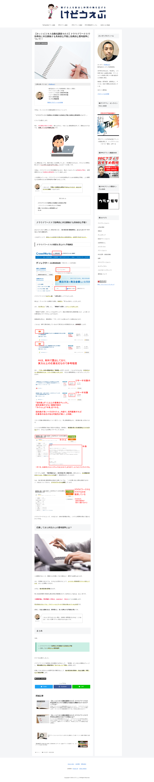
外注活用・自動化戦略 (41, 678)
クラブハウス (102, 246)
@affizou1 (52, 84)
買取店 (100, 231)
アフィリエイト (102, 250)
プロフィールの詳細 (103, 94)
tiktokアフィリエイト (104, 238)
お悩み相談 (101, 227)
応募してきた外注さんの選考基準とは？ (48, 208)
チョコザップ (102, 235)
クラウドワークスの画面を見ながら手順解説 (49, 205)
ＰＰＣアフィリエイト (104, 262)
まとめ (39, 210)
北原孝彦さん (102, 242)
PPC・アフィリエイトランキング (106, 284)
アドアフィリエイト (103, 223)
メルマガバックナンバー (105, 270)
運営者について (102, 274)
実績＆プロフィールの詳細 (55, 102)
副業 (99, 258)
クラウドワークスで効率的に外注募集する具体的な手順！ (52, 203)
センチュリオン (102, 266)
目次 (60, 198)
